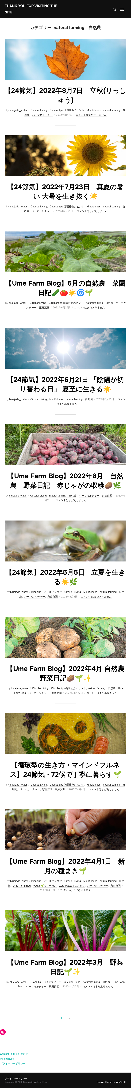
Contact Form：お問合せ (14, 1054)
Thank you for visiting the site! (31, 9)
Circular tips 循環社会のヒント (67, 110)
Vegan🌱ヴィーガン (45, 885)
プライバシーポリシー (13, 1063)
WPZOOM (121, 1082)
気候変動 (60, 789)
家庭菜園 (44, 307)
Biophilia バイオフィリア (46, 592)
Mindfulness (93, 110)
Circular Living (39, 110)
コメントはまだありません (91, 114)
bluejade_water (18, 110)
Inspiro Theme (104, 1082)
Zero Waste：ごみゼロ (72, 885)
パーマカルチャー (42, 114)
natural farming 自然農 (99, 303)
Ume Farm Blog (22, 885)
